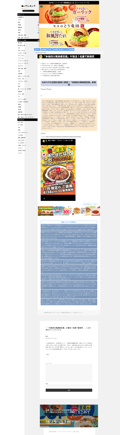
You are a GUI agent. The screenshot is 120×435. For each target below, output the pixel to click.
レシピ (19, 19)
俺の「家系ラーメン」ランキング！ (26, 117)
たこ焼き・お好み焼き (23, 101)
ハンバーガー (21, 58)
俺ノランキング (58, 431)
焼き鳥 (19, 109)
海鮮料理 (20, 112)
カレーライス (21, 55)
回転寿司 (20, 91)
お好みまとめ (21, 119)
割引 (19, 22)
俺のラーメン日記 (22, 40)
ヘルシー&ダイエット (23, 132)
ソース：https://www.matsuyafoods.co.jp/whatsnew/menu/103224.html (61, 136)
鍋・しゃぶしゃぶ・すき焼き (24, 89)
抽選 (19, 32)
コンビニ (20, 148)
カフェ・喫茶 (21, 94)
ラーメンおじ (57, 312)
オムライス (20, 66)
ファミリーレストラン (23, 60)
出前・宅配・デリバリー (23, 37)
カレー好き (20, 122)
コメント (48, 363)
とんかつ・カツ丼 (22, 53)
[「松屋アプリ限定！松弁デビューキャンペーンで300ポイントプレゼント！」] (61, 211)
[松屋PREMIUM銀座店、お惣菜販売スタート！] (93, 211)
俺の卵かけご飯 (21, 45)
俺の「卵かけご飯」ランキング (25, 114)
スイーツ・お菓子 (22, 99)
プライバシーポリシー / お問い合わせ (70, 431)
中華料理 (20, 73)
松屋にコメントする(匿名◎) (69, 222)
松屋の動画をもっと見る (89, 204)
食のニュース (21, 14)
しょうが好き (21, 143)
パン (19, 96)
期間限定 (20, 27)
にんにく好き (21, 140)
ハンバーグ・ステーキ (23, 63)
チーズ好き (20, 125)
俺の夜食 (20, 43)
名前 (47, 383)
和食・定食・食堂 (22, 68)
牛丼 (19, 48)
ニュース (81, 312)
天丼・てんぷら (21, 50)
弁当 (19, 71)
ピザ (19, 84)
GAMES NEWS (21, 150)
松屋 (56, 49)
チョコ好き (20, 135)
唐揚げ (19, 104)
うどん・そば (21, 78)
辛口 (19, 127)
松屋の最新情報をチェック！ (50, 208)
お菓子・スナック (22, 145)
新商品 (19, 25)
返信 (48, 354)
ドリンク (20, 153)
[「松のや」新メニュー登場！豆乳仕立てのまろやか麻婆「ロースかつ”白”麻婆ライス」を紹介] (77, 211)
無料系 (19, 30)
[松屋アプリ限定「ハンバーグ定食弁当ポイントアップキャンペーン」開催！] (46, 211)
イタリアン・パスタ (22, 81)
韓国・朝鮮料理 (21, 137)
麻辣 (19, 130)
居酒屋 (19, 107)
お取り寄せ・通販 (22, 35)
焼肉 (19, 86)
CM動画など (21, 17)
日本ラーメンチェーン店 (23, 76)
